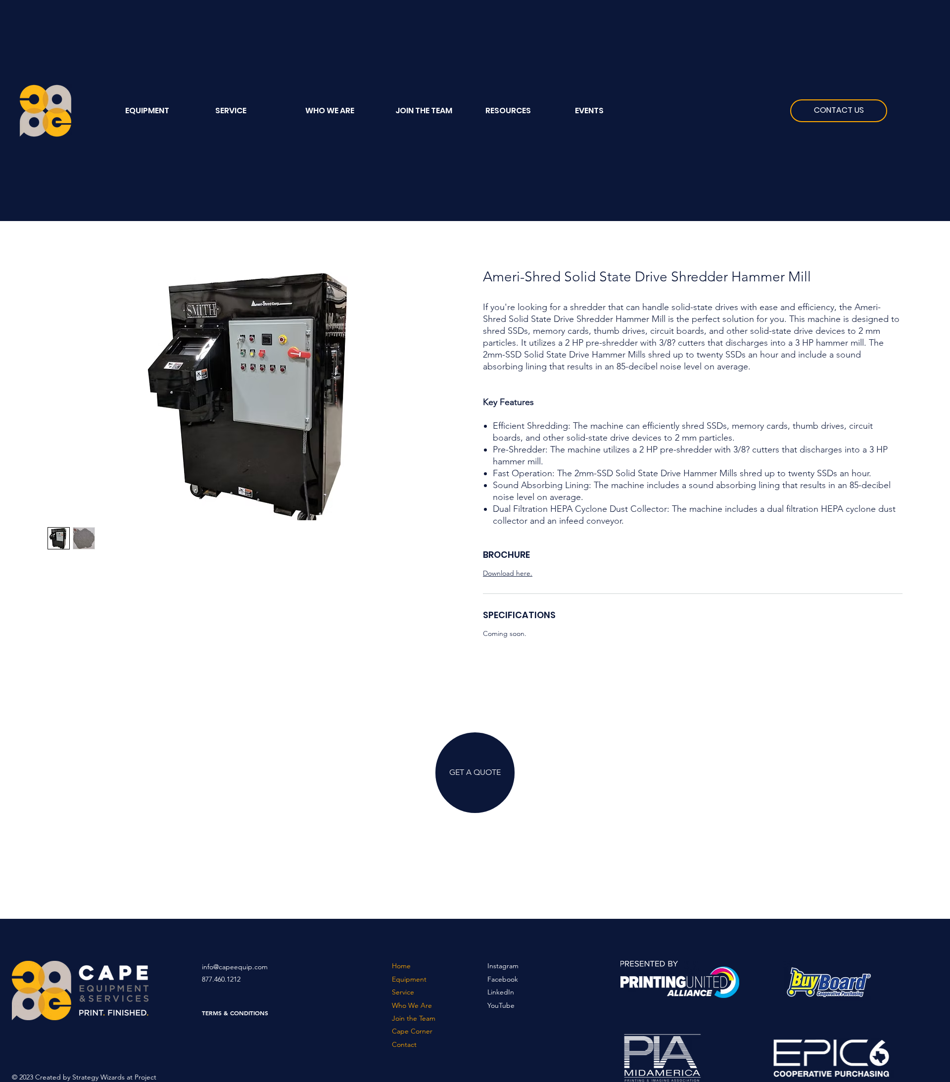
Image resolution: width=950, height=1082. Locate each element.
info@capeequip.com (235, 966)
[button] (523, 111)
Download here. (507, 573)
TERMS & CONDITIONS (235, 1013)
